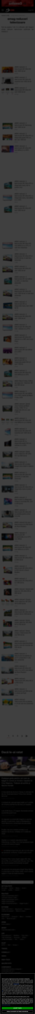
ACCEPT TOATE (17, 1008)
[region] (17, 993)
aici (2, 990)
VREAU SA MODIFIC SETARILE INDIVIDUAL (17, 1011)
